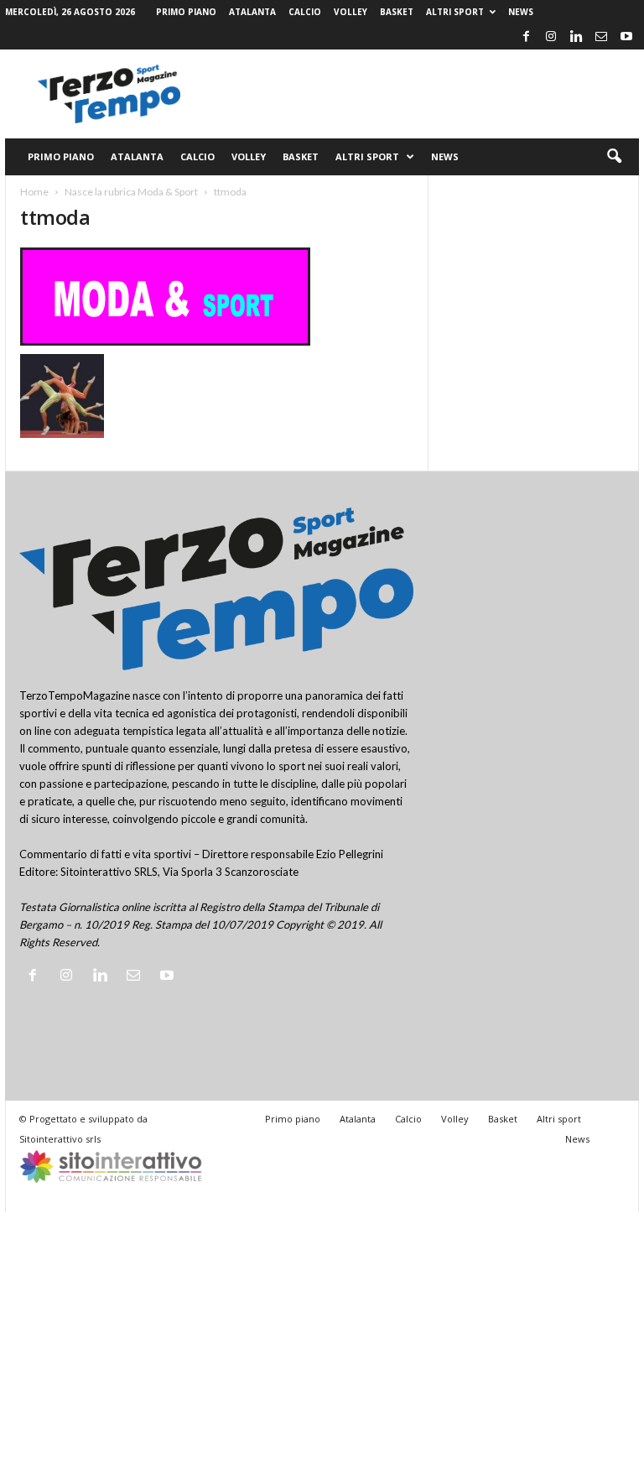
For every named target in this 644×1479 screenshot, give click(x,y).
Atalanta (252, 12)
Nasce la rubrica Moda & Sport (131, 191)
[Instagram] (551, 36)
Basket (396, 12)
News (520, 12)
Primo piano (186, 12)
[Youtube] (626, 36)
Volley (350, 12)
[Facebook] (526, 36)
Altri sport (455, 12)
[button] (613, 156)
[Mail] (601, 36)
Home (34, 191)
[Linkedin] (576, 36)
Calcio (304, 12)
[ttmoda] (216, 296)
